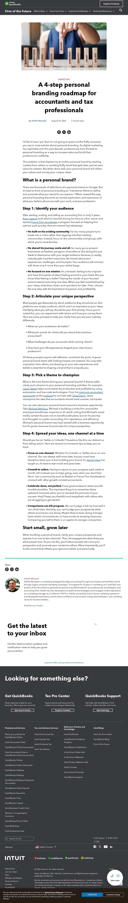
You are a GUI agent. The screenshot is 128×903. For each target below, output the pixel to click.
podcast (48, 395)
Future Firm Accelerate (44, 222)
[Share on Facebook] (59, 132)
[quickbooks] (13, 3)
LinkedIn (39, 605)
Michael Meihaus (38, 408)
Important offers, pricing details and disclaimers (64, 662)
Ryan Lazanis (30, 218)
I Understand (92, 895)
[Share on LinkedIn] (69, 132)
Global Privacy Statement (54, 892)
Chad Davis (78, 395)
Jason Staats (30, 388)
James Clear (93, 459)
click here (51, 888)
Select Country (46, 847)
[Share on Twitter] (64, 132)
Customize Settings (113, 895)
